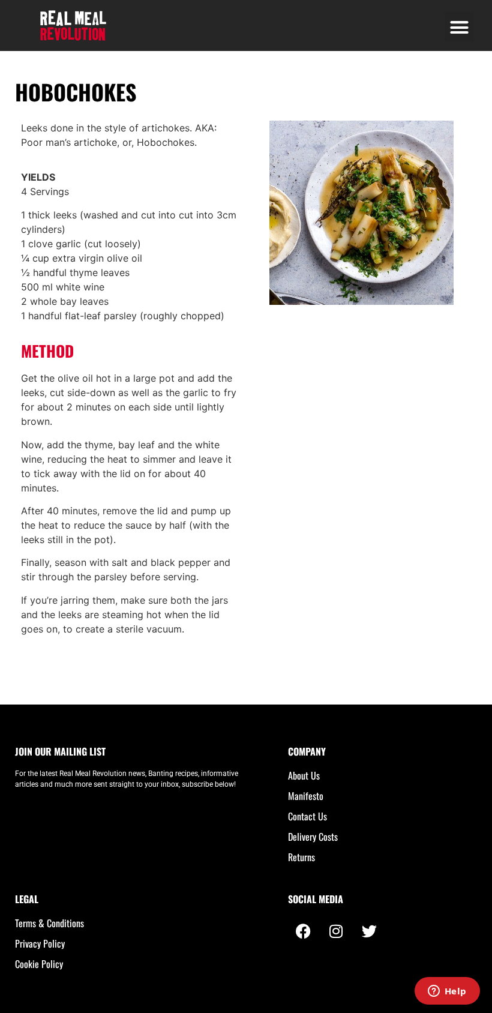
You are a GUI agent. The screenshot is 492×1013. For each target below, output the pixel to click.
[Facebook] (303, 931)
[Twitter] (369, 931)
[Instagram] (336, 931)
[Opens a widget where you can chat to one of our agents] (447, 992)
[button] (460, 27)
